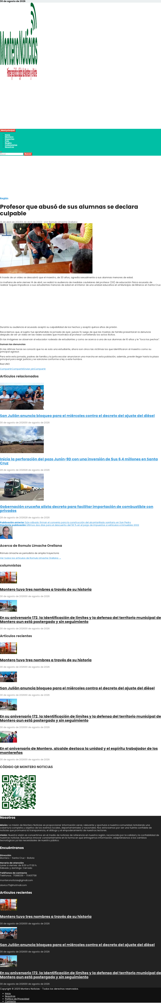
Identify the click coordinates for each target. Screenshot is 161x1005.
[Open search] (1, 151)
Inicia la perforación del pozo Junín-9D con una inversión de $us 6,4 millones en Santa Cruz (79, 461)
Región (8, 143)
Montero (9, 137)
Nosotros (9, 147)
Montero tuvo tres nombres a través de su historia (46, 589)
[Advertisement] (75, 111)
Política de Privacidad (17, 998)
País (7, 141)
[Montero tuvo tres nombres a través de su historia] (8, 582)
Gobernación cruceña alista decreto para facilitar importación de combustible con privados (76, 508)
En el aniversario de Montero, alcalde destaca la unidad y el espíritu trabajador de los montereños (79, 750)
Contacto (10, 1001)
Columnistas (11, 145)
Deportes (9, 139)
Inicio (7, 135)
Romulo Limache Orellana (63, 221)
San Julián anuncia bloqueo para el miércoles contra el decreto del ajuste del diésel (77, 415)
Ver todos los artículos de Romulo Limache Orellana (30, 558)
